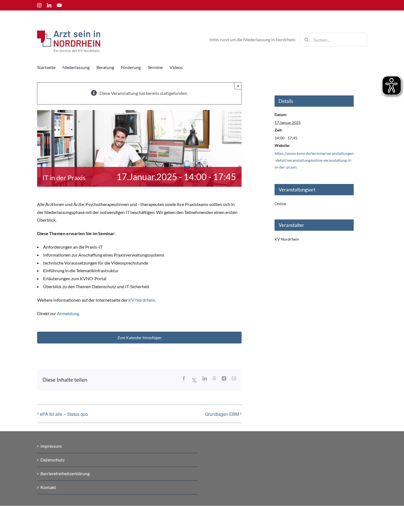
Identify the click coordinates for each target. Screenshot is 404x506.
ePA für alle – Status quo (64, 414)
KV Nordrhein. (142, 299)
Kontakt (48, 487)
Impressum (51, 446)
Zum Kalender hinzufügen (139, 337)
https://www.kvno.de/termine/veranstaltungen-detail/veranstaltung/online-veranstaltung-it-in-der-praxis (314, 160)
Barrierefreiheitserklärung (65, 473)
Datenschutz (52, 459)
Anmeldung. (68, 313)
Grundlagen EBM (222, 414)
